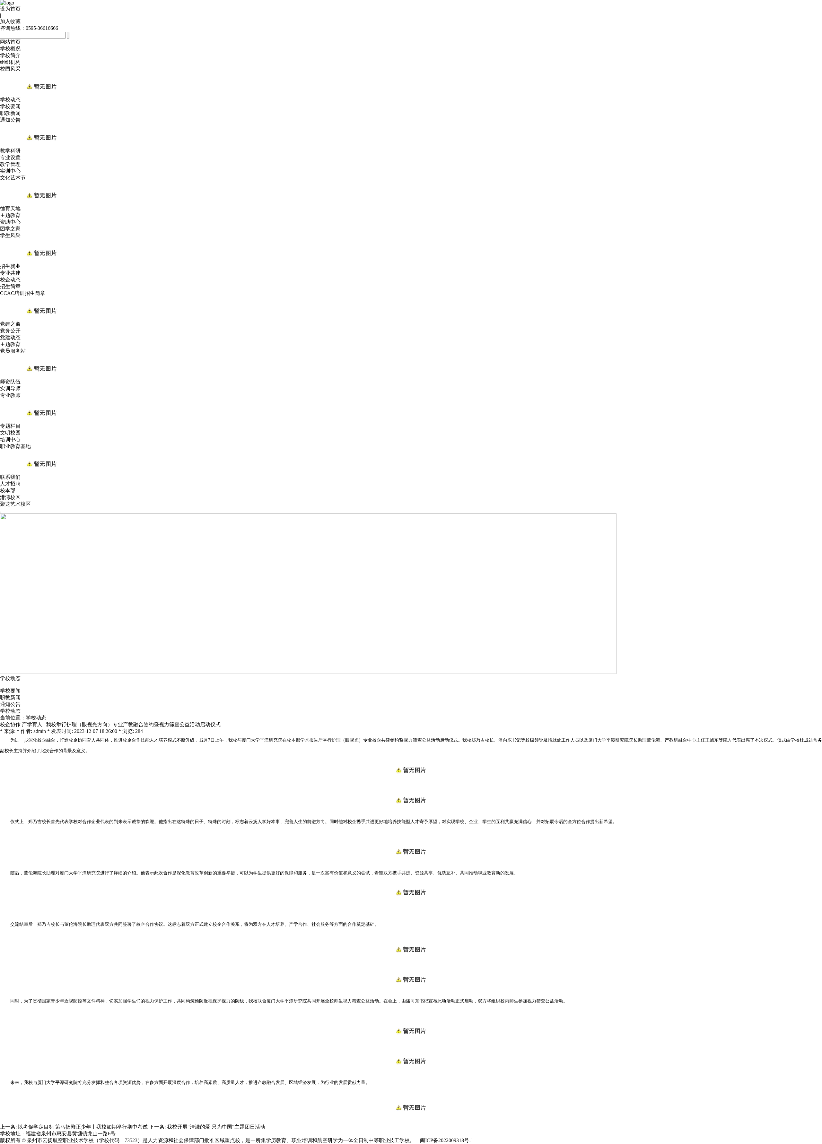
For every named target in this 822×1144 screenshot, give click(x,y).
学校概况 (10, 48)
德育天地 (10, 208)
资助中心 (10, 222)
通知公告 (10, 120)
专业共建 (10, 273)
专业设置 (10, 157)
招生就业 (10, 266)
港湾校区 (10, 497)
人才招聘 (10, 483)
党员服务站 (13, 351)
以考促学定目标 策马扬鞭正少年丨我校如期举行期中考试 (83, 1127)
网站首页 (10, 42)
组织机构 (10, 62)
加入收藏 (10, 21)
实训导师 (10, 388)
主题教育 (10, 215)
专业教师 (10, 395)
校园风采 (10, 69)
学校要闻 (10, 106)
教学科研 (10, 150)
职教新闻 (10, 113)
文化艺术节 (13, 177)
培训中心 (10, 439)
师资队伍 (10, 381)
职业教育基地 (15, 446)
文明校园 (10, 432)
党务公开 (10, 330)
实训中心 (10, 171)
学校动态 (10, 99)
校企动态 (10, 279)
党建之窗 (10, 324)
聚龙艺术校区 (15, 504)
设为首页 (10, 9)
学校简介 (10, 55)
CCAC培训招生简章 (22, 293)
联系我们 (10, 477)
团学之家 (10, 228)
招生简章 (10, 286)
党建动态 (10, 337)
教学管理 (10, 164)
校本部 (7, 490)
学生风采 (10, 235)
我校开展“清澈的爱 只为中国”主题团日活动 (216, 1127)
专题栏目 (10, 426)
